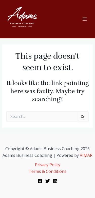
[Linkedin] (55, 181)
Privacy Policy (47, 164)
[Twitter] (47, 181)
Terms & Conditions (47, 171)
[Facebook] (40, 181)
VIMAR (86, 155)
